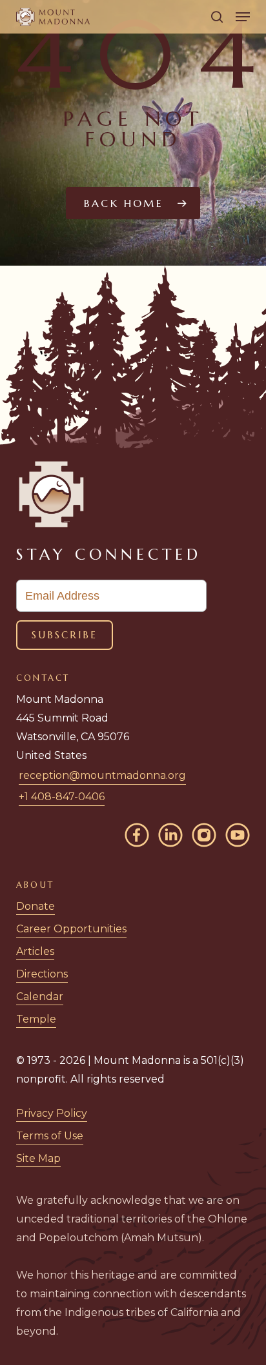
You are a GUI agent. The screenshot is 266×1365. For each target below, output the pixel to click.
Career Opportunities (71, 929)
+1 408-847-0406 (62, 797)
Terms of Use (49, 1136)
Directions (42, 974)
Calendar (39, 996)
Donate (35, 906)
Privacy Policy (51, 1113)
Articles (35, 951)
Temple (36, 1019)
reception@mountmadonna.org (102, 775)
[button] (243, 16)
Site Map (38, 1158)
